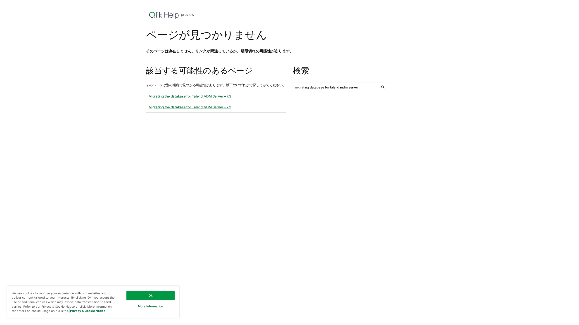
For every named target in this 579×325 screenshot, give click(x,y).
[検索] (383, 87)
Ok (150, 295)
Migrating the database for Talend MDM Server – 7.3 (190, 96)
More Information (150, 306)
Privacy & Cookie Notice (87, 311)
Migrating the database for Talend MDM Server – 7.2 (190, 107)
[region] (93, 302)
